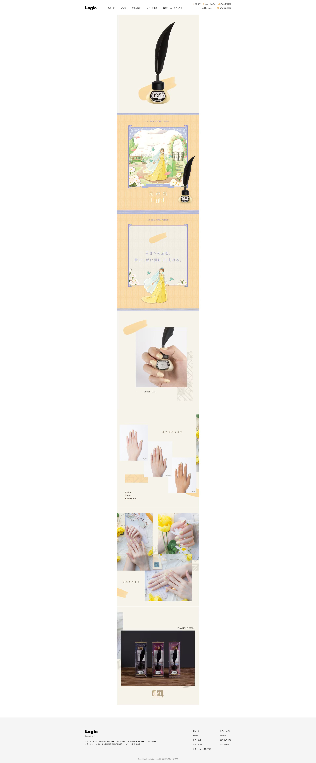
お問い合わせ (207, 8)
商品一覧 (111, 8)
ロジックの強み (210, 4)
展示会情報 (136, 8)
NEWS (123, 8)
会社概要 (198, 4)
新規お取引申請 (225, 4)
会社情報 (223, 735)
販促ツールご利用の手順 (172, 8)
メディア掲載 (152, 8)
